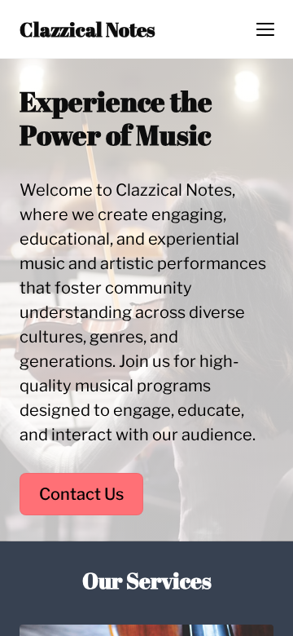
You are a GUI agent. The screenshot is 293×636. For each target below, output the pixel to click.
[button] (265, 29)
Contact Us (81, 494)
